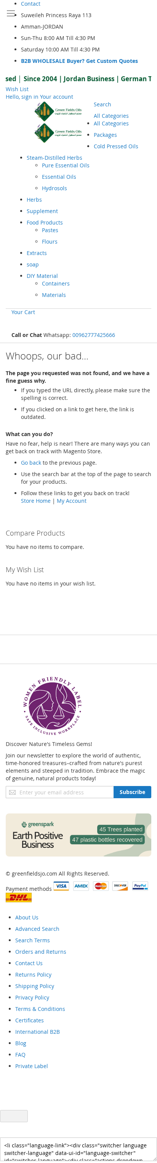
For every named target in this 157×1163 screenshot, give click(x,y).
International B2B (37, 1031)
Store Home (36, 500)
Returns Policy (33, 974)
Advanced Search (37, 928)
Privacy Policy (32, 997)
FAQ (20, 1054)
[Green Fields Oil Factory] (60, 122)
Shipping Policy (34, 986)
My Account (72, 500)
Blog (20, 1043)
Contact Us (29, 963)
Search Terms (32, 940)
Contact (30, 3)
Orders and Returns (40, 951)
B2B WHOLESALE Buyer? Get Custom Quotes (79, 60)
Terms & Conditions (40, 1008)
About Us (26, 917)
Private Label (31, 1066)
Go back (31, 462)
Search (102, 104)
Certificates (29, 1020)
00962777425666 (93, 334)
